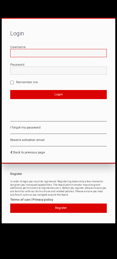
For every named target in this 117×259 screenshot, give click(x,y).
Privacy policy (42, 200)
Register (61, 208)
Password (17, 65)
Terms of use (20, 200)
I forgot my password (25, 127)
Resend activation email (27, 140)
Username (18, 47)
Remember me (26, 82)
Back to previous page (29, 152)
